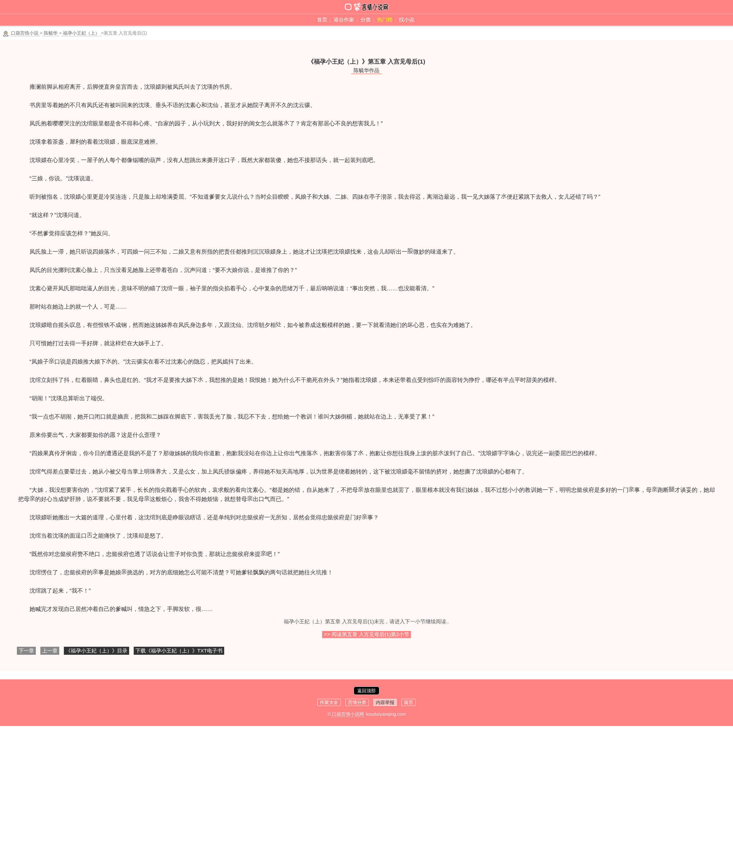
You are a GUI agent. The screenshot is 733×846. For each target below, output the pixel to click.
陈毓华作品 (366, 70)
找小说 (406, 20)
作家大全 (329, 702)
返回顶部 (366, 690)
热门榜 (385, 20)
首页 (322, 20)
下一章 (26, 651)
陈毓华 (51, 33)
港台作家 (344, 20)
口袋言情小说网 (348, 714)
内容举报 (385, 702)
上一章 (50, 651)
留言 (408, 702)
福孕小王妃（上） (81, 33)
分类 (365, 20)
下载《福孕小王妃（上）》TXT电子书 (178, 651)
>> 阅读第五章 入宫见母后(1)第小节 (366, 634)
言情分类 (357, 702)
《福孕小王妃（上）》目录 (96, 651)
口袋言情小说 (24, 33)
